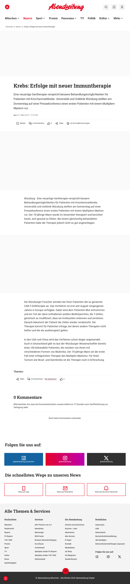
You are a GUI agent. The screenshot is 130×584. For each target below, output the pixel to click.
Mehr (117, 18)
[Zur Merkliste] (114, 7)
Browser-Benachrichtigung (45, 540)
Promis (53, 18)
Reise (6, 559)
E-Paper (68, 540)
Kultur (103, 18)
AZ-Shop (68, 551)
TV (82, 18)
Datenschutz (100, 532)
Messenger (39, 532)
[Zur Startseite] (66, 11)
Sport (39, 18)
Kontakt (68, 544)
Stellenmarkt (40, 559)
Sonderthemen (71, 559)
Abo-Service (70, 536)
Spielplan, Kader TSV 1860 (45, 555)
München (11, 18)
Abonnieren (69, 532)
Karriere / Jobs (71, 529)
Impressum (99, 525)
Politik (92, 18)
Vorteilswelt (40, 548)
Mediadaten (70, 548)
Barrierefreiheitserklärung (106, 536)
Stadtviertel (9, 529)
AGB (97, 529)
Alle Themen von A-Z (43, 525)
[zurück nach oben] (65, 572)
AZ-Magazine (70, 555)
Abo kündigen (100, 540)
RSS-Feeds (39, 536)
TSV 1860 (8, 540)
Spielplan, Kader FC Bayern (46, 551)
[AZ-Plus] (7, 7)
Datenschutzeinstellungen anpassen (110, 544)
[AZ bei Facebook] (97, 556)
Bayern (27, 18)
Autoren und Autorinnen (74, 525)
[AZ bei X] (119, 556)
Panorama (67, 18)
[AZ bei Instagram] (108, 556)
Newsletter (39, 529)
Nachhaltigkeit (10, 563)
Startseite (9, 27)
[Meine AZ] (122, 7)
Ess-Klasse (39, 544)
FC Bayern (8, 536)
